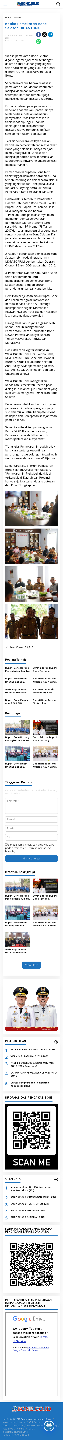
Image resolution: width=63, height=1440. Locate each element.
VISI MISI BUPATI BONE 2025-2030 (29, 1056)
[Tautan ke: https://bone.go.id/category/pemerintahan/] (56, 1042)
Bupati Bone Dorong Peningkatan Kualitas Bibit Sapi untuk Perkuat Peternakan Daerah (17, 669)
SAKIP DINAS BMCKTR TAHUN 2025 (29, 1203)
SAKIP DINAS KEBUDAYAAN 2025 (28, 1210)
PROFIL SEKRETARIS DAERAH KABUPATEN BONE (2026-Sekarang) (32, 1064)
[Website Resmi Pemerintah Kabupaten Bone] (32, 3)
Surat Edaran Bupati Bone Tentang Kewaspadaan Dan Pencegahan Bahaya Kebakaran (45, 669)
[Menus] (5, 4)
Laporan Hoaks (35, 1425)
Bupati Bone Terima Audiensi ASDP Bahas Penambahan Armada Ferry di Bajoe (45, 680)
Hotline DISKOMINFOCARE (16, 1435)
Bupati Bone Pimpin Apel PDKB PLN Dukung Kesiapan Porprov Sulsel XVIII (16, 702)
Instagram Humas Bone (15, 1431)
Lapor (22, 1422)
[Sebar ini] (38, 34)
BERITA (8, 40)
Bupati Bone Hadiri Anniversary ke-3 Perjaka (44, 691)
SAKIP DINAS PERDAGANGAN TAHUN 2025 (33, 1196)
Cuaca (6, 1425)
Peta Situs (8, 1428)
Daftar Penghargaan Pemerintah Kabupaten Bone (29, 1084)
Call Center (35, 1422)
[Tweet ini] (44, 34)
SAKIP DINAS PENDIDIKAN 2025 (27, 1217)
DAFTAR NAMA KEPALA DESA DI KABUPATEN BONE (33, 1074)
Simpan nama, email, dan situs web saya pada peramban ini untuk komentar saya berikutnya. (29, 848)
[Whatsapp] (38, 41)
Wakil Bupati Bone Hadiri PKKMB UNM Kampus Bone (16, 691)
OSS (31, 1428)
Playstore (18, 1425)
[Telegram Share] (50, 34)
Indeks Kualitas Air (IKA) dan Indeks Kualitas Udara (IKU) (30, 1189)
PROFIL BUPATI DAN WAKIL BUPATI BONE (32, 1049)
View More (31, 965)
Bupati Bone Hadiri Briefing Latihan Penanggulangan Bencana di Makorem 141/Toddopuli (17, 680)
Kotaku (20, 1428)
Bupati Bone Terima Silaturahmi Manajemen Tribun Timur (44, 702)
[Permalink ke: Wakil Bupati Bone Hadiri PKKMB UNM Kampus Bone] (17, 939)
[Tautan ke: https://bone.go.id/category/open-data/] (56, 1179)
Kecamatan (9, 1422)
